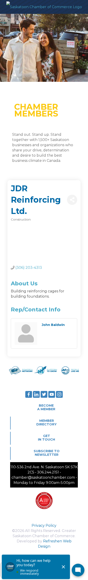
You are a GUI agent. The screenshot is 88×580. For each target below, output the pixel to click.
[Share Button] (72, 200)
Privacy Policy (44, 525)
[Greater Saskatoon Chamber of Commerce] (44, 6)
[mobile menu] (82, 7)
